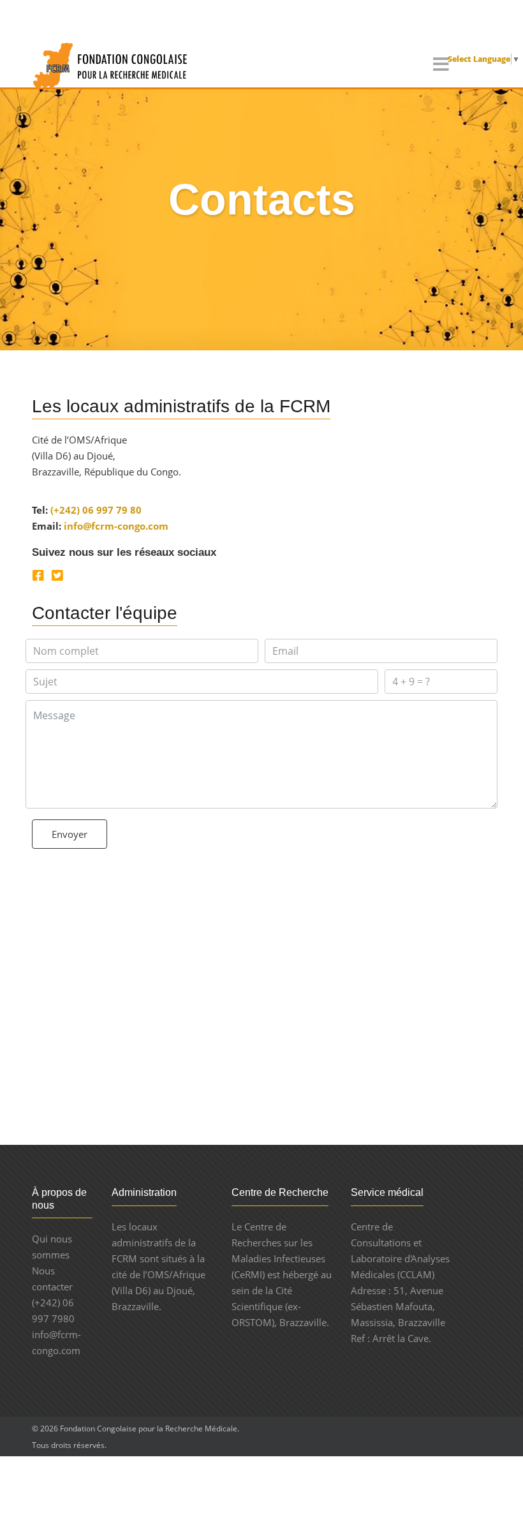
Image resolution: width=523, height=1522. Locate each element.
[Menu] (441, 65)
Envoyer (69, 834)
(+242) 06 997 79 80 (96, 510)
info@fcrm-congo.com (116, 525)
